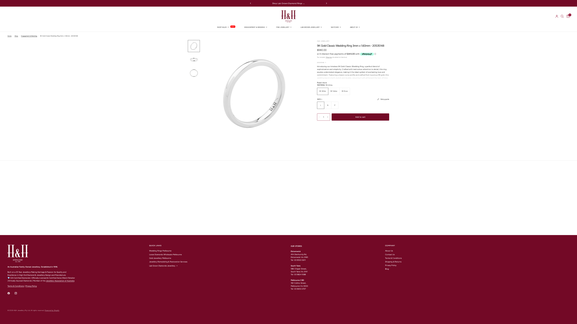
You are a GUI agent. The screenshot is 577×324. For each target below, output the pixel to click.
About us (354, 27)
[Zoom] (302, 46)
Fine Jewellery (282, 27)
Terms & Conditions (16, 286)
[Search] (562, 16)
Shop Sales (222, 27)
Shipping (329, 57)
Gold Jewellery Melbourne (160, 258)
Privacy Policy (31, 286)
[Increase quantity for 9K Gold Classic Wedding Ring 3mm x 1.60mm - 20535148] (327, 117)
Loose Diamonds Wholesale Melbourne (165, 255)
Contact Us (390, 255)
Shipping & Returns (393, 262)
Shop (16, 36)
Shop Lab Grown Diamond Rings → (288, 3)
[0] (567, 16)
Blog (387, 269)
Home (10, 36)
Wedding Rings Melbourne (160, 251)
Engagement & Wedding (254, 27)
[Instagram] (18, 293)
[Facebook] (11, 293)
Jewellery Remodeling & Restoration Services (168, 262)
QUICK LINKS (155, 245)
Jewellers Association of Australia (60, 281)
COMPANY (390, 245)
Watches (335, 27)
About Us (389, 251)
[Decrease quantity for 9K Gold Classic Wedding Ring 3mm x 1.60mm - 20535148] (319, 117)
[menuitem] (226, 27)
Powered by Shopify (52, 310)
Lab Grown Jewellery (310, 27)
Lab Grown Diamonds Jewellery (162, 266)
